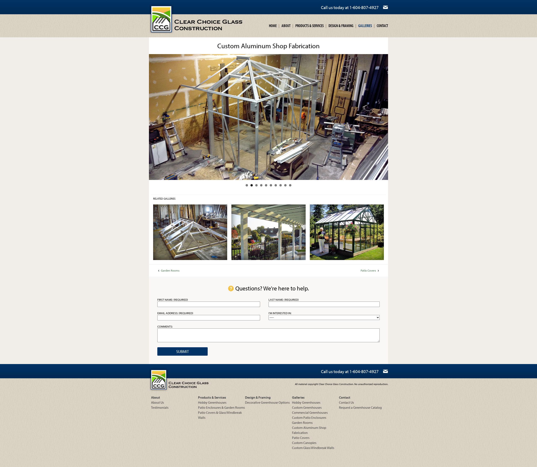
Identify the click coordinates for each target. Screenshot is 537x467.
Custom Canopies (304, 443)
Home (273, 25)
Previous (142, 117)
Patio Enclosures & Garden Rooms (221, 407)
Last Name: (283, 300)
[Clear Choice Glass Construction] (186, 19)
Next (394, 117)
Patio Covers (368, 270)
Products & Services (309, 25)
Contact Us (346, 402)
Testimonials (159, 407)
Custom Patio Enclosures (309, 417)
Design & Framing (340, 25)
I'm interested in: (279, 313)
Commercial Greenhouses (310, 412)
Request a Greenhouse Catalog (360, 407)
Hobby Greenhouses (212, 402)
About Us (157, 402)
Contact (382, 25)
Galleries (365, 25)
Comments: (165, 326)
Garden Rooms (170, 270)
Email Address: (175, 313)
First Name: (172, 300)
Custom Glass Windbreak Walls (313, 448)
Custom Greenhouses (307, 407)
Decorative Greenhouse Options (267, 402)
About (286, 25)
